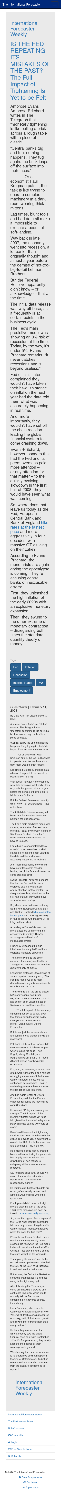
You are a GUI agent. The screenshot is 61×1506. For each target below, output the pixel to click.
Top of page (31, 1487)
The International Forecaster (22, 4)
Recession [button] (20, 674)
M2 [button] (41, 682)
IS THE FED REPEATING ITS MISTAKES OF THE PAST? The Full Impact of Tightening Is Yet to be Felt (30, 70)
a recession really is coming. (35, 1213)
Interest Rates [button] (22, 682)
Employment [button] (21, 690)
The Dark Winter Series (20, 1421)
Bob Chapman (16, 1428)
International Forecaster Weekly (24, 28)
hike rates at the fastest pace (29, 526)
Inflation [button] (30, 667)
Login (13, 1442)
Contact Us (17, 1435)
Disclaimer (32, 1482)
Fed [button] (15, 667)
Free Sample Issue (21, 1449)
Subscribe (16, 1456)
